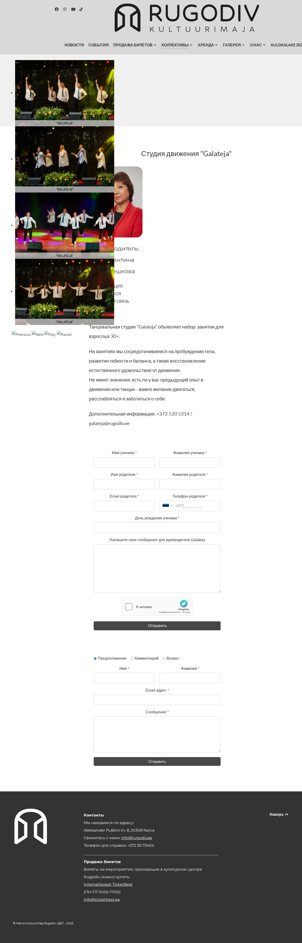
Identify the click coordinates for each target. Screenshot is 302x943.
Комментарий (147, 658)
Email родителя (124, 496)
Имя (124, 669)
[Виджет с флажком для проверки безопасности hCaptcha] (157, 607)
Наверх (277, 814)
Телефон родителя (190, 496)
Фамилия (190, 669)
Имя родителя (124, 475)
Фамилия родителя (190, 475)
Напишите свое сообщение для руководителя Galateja (157, 540)
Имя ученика (124, 453)
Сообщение (157, 712)
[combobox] (172, 506)
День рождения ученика (157, 518)
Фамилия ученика (190, 453)
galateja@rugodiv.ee (109, 423)
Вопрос (173, 658)
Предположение (112, 658)
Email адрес (157, 690)
